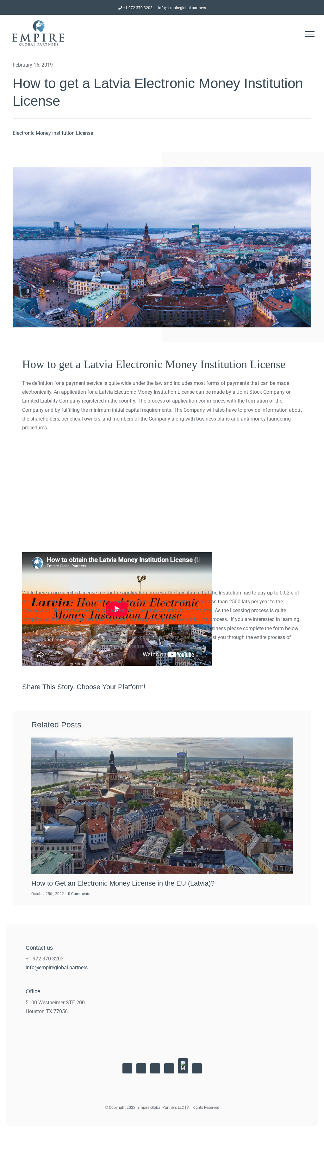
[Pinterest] (273, 687)
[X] (216, 687)
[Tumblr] (262, 687)
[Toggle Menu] (310, 34)
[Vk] (284, 687)
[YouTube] (127, 1068)
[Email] (296, 687)
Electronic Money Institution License (53, 133)
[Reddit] (228, 687)
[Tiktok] (197, 1068)
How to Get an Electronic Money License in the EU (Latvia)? (123, 883)
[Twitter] (155, 1068)
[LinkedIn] (239, 687)
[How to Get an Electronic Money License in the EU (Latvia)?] (162, 806)
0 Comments (79, 894)
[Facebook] (205, 687)
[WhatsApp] (250, 687)
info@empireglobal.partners (182, 8)
